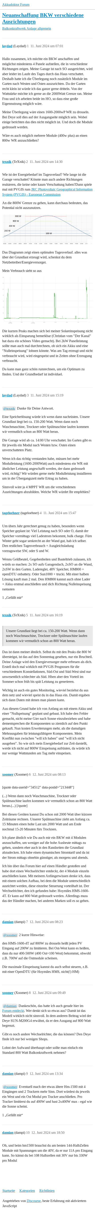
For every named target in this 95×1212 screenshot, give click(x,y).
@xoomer (10, 935)
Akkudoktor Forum (15, 4)
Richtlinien (47, 1190)
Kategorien (27, 1190)
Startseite (8, 1190)
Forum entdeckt (13, 1011)
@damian (10, 1006)
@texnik (9, 408)
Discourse (34, 1201)
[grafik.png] (47, 229)
